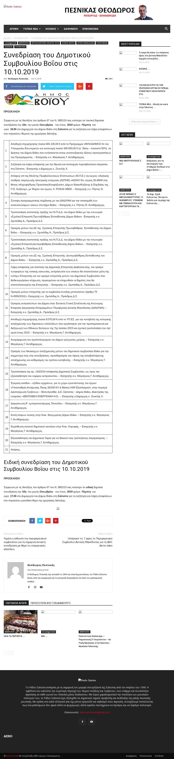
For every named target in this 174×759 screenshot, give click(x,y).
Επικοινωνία (146, 755)
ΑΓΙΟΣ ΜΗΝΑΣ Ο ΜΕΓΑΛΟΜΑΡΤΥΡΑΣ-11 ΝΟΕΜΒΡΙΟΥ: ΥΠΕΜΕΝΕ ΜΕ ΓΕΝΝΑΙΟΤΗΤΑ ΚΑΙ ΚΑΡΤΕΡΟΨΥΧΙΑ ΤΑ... (131, 200)
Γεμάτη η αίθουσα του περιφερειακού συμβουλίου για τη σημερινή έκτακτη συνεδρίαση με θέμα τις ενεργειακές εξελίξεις (25, 544)
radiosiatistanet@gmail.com (94, 712)
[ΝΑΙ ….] (58, 621)
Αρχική (7, 38)
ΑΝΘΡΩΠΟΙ (24, 43)
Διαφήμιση (131, 755)
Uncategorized (10, 43)
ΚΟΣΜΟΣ (51, 28)
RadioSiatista (12, 755)
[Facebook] (30, 587)
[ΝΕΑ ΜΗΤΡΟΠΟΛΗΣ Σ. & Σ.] (131, 150)
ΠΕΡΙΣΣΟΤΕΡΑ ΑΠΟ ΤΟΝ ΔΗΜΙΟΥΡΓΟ (51, 603)
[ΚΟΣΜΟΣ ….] (127, 73)
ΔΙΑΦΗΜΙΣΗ (71, 28)
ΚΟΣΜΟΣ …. (144, 69)
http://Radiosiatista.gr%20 (37, 570)
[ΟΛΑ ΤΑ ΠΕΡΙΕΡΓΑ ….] (21, 621)
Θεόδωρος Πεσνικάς (18, 78)
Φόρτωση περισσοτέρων (143, 121)
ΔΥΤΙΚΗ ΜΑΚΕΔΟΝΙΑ (85, 43)
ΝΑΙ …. (44, 636)
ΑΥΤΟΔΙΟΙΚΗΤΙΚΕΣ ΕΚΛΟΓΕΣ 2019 (45, 43)
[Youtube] (42, 587)
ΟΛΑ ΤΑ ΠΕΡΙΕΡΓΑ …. (14, 636)
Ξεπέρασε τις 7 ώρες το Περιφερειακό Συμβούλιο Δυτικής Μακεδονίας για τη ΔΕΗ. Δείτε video (87, 542)
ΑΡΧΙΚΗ (14, 28)
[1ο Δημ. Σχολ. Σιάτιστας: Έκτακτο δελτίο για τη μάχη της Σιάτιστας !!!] (158, 183)
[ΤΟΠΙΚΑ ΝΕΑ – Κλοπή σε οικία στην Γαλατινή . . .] (127, 109)
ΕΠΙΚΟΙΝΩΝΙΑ (90, 28)
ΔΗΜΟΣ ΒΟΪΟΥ (68, 43)
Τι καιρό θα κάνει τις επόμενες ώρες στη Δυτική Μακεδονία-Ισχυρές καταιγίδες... (154, 55)
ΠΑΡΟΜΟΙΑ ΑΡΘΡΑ (16, 603)
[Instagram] (36, 587)
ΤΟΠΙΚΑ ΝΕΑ (30, 28)
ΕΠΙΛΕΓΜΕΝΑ (102, 43)
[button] (166, 29)
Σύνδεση (159, 755)
